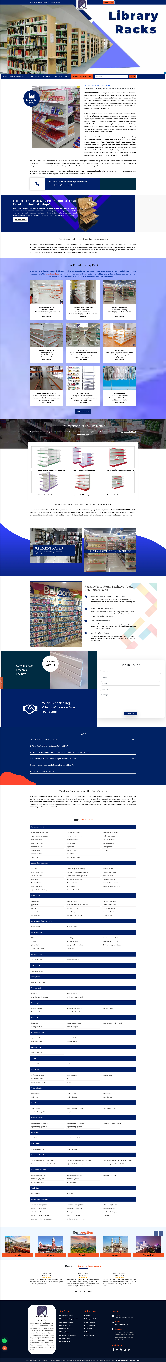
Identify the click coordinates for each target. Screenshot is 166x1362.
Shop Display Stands (37, 1182)
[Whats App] (4, 1340)
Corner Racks (70, 843)
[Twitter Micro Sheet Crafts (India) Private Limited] (117, 1350)
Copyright (29, 1360)
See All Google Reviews (83, 1291)
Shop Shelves (107, 1094)
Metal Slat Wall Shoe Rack (39, 997)
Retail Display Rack (119, 307)
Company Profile (17, 76)
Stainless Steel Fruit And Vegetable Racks (44, 1164)
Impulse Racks (71, 850)
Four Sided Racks (108, 843)
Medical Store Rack (36, 1008)
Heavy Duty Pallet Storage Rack (40, 1215)
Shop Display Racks (72, 1182)
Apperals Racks (71, 901)
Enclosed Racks (71, 1038)
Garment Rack (119, 393)
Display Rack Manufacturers (84, 470)
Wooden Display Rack (37, 982)
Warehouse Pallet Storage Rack (40, 1219)
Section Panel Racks (109, 872)
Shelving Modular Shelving (75, 879)
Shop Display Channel (37, 1175)
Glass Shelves (107, 1097)
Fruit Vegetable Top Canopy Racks (42, 1160)
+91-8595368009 (55, 2)
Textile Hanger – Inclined (74, 912)
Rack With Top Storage (74, 1008)
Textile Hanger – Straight (74, 915)
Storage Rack (107, 1215)
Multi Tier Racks (107, 876)
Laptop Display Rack (37, 949)
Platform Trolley (71, 927)
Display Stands (71, 1094)
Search (132, 76)
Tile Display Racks (72, 1075)
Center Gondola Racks (74, 836)
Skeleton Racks (107, 869)
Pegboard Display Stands (38, 1127)
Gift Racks (69, 1082)
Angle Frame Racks (36, 1038)
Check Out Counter (37, 1149)
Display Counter (71, 1149)
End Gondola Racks (72, 840)
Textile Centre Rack (109, 905)
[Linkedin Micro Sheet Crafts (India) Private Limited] (129, 1350)
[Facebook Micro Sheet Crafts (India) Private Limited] (113, 1350)
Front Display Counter (73, 938)
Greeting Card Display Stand (112, 1023)
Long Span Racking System (111, 1212)
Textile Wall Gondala (109, 908)
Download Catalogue (82, 77)
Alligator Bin (70, 847)
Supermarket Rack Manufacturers (109, 95)
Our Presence (90, 1325)
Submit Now (130, 713)
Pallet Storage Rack (36, 1212)
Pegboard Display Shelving (75, 1123)
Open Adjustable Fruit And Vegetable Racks (117, 1160)
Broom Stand (70, 854)
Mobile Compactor (108, 1208)
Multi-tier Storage (72, 883)
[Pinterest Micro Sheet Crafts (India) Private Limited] (121, 1350)
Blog (67, 76)
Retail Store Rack (36, 840)
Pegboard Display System (39, 1123)
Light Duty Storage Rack (74, 1215)
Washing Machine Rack (110, 938)
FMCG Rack (34, 857)
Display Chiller (35, 1108)
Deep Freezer (70, 1112)
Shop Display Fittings (109, 1175)
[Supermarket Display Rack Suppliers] (83, 482)
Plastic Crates (35, 1194)
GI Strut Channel (36, 1053)
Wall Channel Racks (73, 857)
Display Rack (120, 350)
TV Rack (33, 941)
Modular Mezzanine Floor (74, 1208)
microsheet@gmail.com (39, 2)
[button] (12, 39)
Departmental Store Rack (39, 836)
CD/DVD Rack (71, 949)
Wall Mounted (35, 915)
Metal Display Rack (36, 872)
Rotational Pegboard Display (111, 1123)
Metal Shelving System (110, 883)
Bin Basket (69, 1194)
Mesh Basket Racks (108, 836)
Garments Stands (72, 908)
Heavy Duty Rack (36, 876)
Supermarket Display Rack (83, 307)
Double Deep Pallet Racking (75, 869)
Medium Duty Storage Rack (75, 1219)
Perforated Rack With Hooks (111, 941)
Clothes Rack (34, 901)
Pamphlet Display (72, 1027)
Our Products (33, 76)
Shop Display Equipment (74, 1175)
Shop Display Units (72, 1179)
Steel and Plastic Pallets (74, 890)
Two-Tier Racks (71, 1041)
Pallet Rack (34, 879)
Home (5, 76)
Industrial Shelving (108, 879)
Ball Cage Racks (107, 847)
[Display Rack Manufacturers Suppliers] (83, 457)
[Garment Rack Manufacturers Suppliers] (117, 482)
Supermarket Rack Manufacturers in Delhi (55, 208)
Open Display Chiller (109, 1108)
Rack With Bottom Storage (75, 1012)
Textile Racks (34, 908)
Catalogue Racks (36, 1027)
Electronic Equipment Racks (111, 945)
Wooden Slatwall (36, 960)
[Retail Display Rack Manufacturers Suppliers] (117, 457)
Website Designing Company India (128, 1360)
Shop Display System (37, 1179)
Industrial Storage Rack (46, 393)
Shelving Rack (71, 1212)
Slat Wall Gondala (72, 941)
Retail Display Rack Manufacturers (120, 470)
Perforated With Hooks (110, 832)
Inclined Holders (107, 915)
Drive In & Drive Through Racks (76, 876)
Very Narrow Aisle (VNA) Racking (77, 872)
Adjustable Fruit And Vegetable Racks (78, 1164)
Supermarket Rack (46, 307)
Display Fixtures (71, 1097)
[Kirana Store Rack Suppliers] (49, 482)
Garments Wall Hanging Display (77, 905)
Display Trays (34, 1097)
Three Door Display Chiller (75, 1108)
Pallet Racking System (109, 1205)
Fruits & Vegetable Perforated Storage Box (116, 1164)
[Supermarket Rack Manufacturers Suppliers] (49, 457)
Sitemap (46, 76)
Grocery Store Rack (36, 971)
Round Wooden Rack (109, 901)
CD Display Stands (36, 1079)
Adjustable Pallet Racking (38, 890)
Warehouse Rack (36, 886)
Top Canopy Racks (108, 840)
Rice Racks (70, 1079)
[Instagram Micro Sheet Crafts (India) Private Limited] (125, 1350)
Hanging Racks (107, 1075)
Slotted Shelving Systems (111, 886)
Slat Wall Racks (107, 1008)
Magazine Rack (35, 883)
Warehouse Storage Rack (74, 1205)
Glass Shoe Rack (71, 993)
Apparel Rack (34, 905)
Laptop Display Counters (74, 945)
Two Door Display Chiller (38, 1112)
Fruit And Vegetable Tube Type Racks (79, 1160)
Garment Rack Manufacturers (118, 495)
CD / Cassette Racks (37, 1075)
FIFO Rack (33, 869)
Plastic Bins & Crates (73, 886)
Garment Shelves (36, 912)
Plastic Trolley (35, 927)
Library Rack (34, 1023)
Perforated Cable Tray (37, 1064)
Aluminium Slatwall (72, 960)
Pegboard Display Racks (74, 1127)
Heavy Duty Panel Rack (38, 1208)
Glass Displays (35, 1094)
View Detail (46, 316)
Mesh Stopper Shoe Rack (74, 997)
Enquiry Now (108, 2)
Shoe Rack (33, 993)
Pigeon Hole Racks (36, 1041)
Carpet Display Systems (38, 1082)
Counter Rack (35, 1138)
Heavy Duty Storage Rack (38, 1205)
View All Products (83, 411)
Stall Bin (105, 850)
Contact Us (57, 76)
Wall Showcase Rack (73, 1138)
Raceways (105, 1064)
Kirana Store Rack (45, 495)
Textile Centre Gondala (110, 912)
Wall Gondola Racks (73, 832)
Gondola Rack (35, 850)
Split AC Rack (34, 945)
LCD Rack (33, 938)
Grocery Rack (83, 350)
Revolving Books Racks (73, 1023)
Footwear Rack (83, 393)
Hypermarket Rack (46, 350)
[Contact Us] (4, 1349)
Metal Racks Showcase (38, 1012)
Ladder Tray (70, 1064)
